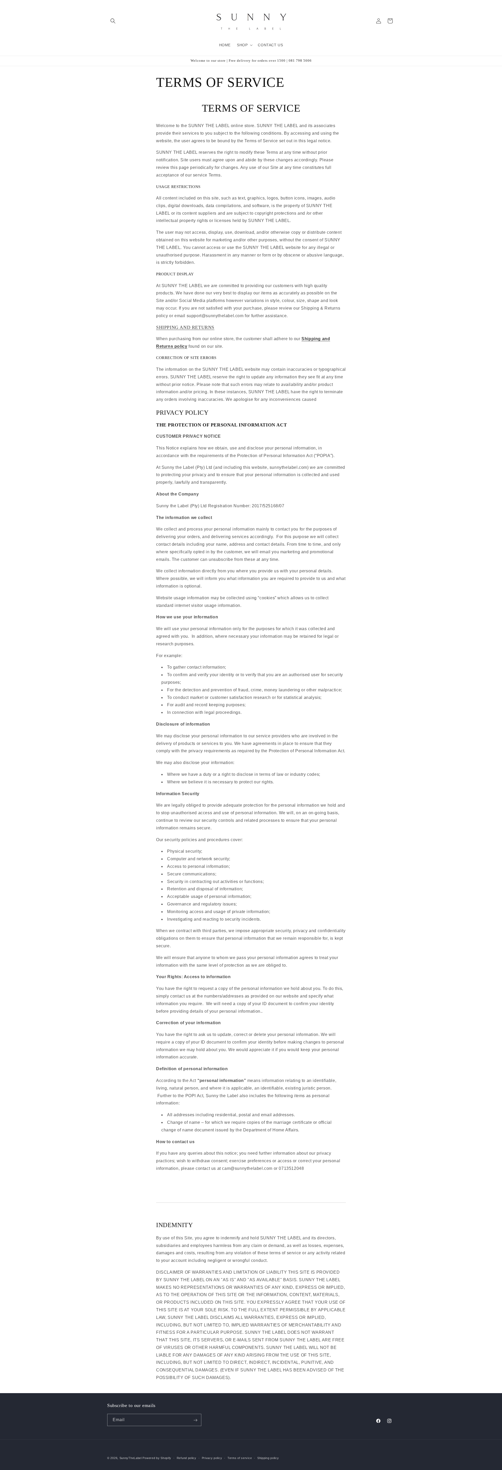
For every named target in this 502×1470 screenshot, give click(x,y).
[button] (113, 21)
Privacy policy (212, 1457)
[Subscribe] (195, 1420)
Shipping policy (268, 1457)
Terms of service (239, 1457)
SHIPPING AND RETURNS (185, 327)
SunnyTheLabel (130, 1458)
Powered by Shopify (156, 1458)
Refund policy (186, 1457)
